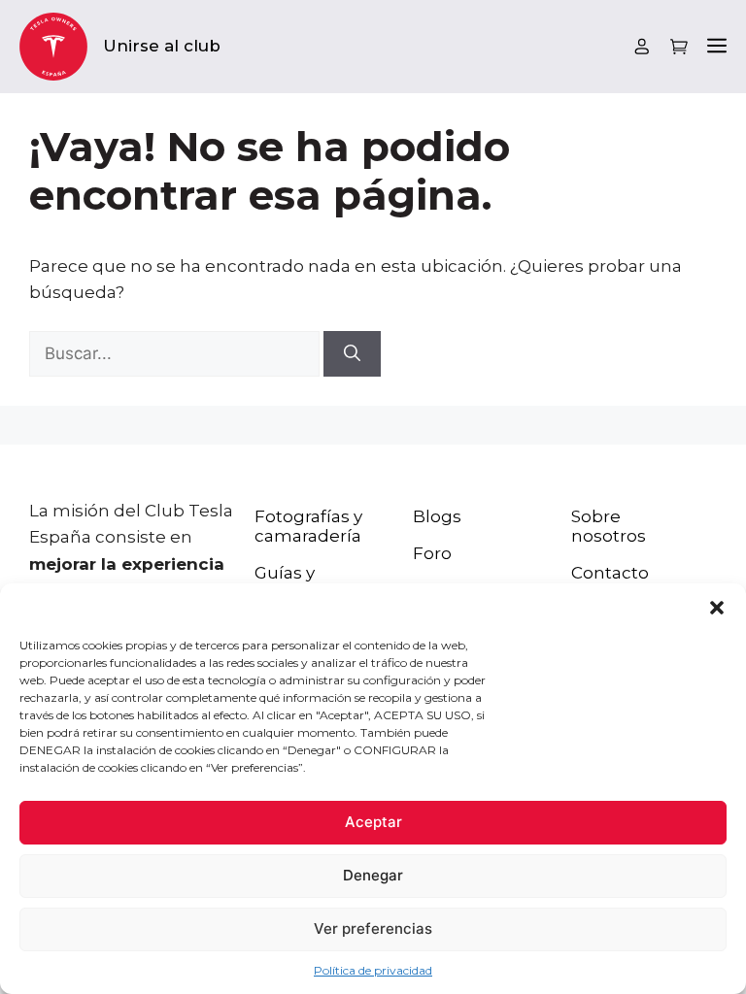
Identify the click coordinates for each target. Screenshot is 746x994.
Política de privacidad (373, 970)
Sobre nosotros (608, 526)
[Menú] (717, 47)
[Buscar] (352, 354)
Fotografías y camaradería (308, 526)
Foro (432, 553)
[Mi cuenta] (642, 46)
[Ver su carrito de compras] (679, 47)
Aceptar (373, 821)
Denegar (373, 875)
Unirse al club (161, 45)
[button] (717, 607)
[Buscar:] (176, 353)
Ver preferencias (373, 928)
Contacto (610, 572)
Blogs (437, 516)
